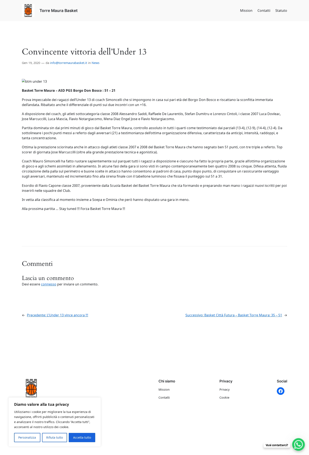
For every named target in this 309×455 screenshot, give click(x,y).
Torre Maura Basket (59, 10)
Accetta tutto (82, 437)
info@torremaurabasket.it (68, 63)
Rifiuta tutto (54, 437)
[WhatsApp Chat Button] (298, 444)
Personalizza (27, 437)
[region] (54, 422)
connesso (48, 284)
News (95, 63)
